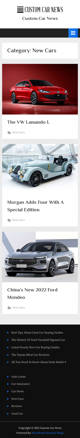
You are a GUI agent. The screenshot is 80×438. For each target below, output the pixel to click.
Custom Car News (40, 18)
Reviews (16, 406)
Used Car (17, 414)
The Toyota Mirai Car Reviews (30, 355)
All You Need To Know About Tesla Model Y (38, 362)
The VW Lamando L (28, 122)
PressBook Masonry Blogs (48, 433)
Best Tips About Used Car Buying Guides (37, 333)
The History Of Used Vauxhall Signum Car (38, 340)
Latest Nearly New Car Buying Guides (35, 347)
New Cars (18, 132)
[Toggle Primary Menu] (73, 33)
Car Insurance (20, 384)
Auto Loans (18, 377)
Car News (17, 391)
